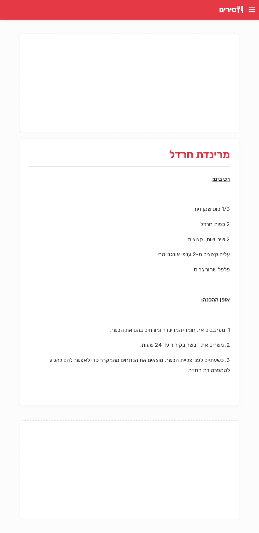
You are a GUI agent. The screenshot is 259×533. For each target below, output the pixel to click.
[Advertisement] (129, 83)
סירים (228, 9)
